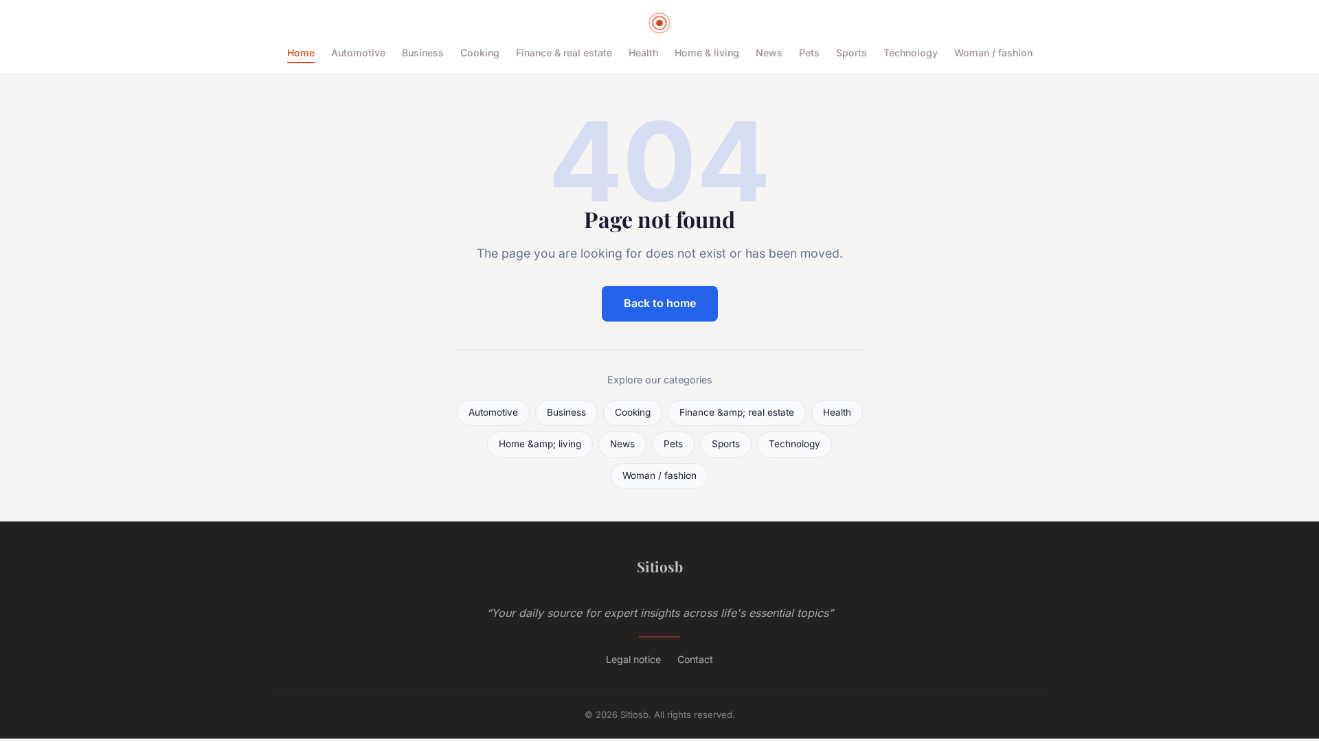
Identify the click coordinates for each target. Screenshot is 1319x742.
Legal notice (633, 659)
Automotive (358, 52)
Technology (910, 52)
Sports (851, 52)
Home (301, 52)
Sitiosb (660, 566)
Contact (695, 659)
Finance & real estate (564, 52)
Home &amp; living (540, 443)
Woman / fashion (993, 52)
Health (643, 52)
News (769, 52)
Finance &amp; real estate (736, 412)
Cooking (479, 52)
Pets (809, 52)
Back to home (660, 303)
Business (423, 52)
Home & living (707, 52)
